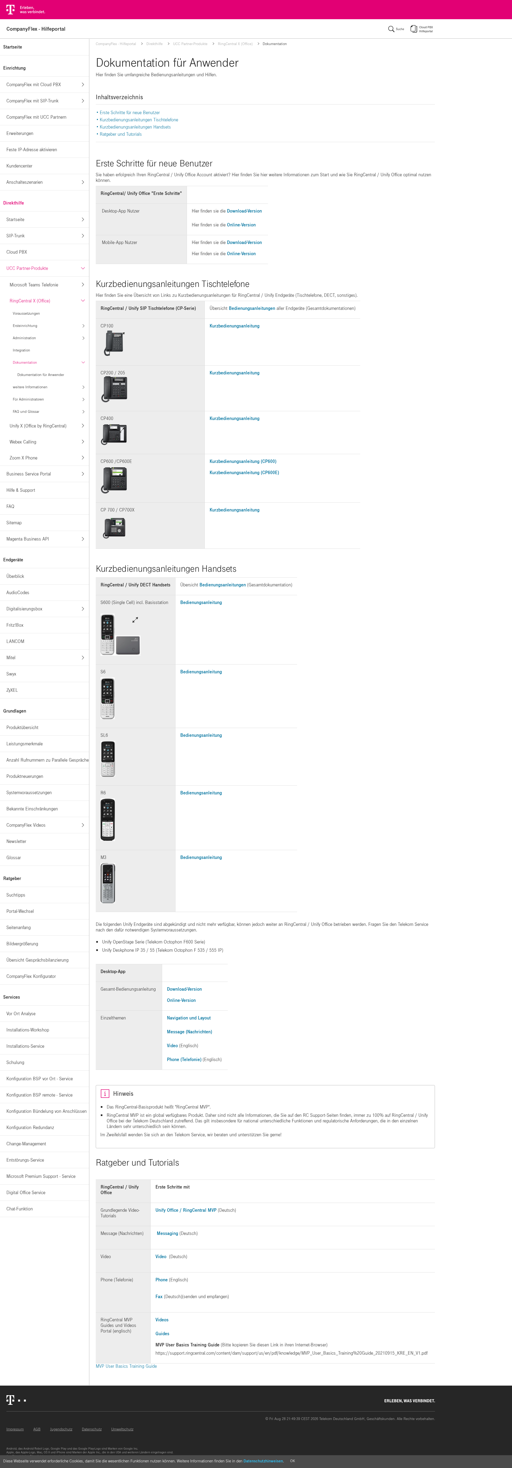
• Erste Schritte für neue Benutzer (129, 112)
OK (292, 1461)
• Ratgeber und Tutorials (120, 134)
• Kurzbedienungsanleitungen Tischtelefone (137, 120)
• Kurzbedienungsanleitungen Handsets (134, 127)
